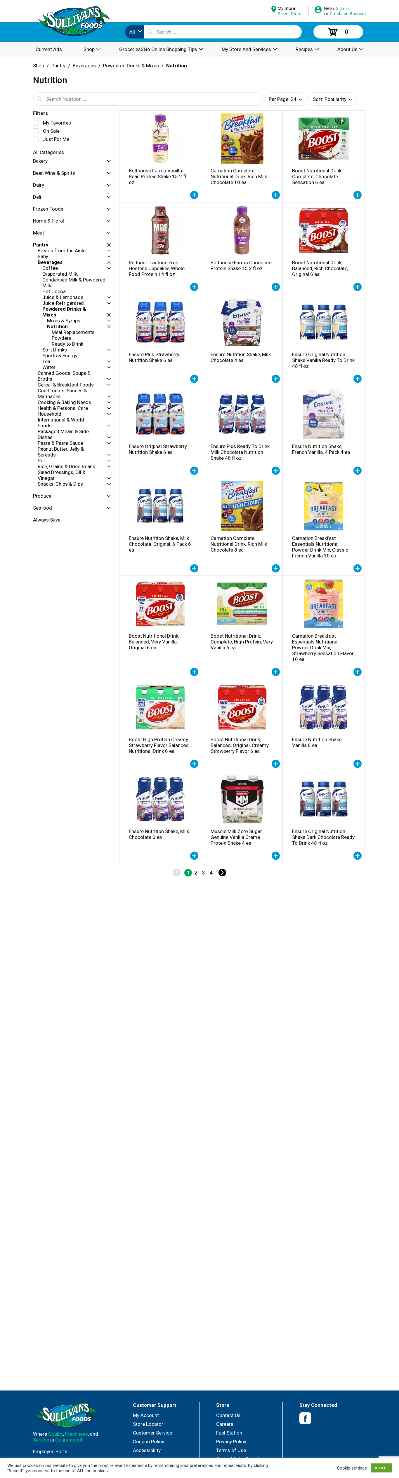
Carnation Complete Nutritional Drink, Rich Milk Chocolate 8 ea (239, 544)
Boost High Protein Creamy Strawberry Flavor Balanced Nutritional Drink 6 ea (159, 745)
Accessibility (147, 1450)
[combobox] (134, 32)
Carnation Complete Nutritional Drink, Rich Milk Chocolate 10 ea (239, 176)
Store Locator (148, 1424)
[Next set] (222, 873)
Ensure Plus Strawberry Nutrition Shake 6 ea (154, 357)
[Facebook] (305, 1418)
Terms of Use (231, 1450)
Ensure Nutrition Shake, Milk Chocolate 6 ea (159, 834)
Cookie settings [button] (352, 1468)
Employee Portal (51, 1451)
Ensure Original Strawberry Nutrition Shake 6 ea (158, 449)
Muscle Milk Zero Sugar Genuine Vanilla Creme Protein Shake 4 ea (236, 837)
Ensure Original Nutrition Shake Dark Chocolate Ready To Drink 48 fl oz (323, 837)
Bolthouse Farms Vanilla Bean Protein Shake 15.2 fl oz (157, 176)
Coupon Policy (148, 1441)
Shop (38, 66)
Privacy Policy (231, 1441)
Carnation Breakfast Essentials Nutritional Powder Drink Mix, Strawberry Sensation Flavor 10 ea (323, 647)
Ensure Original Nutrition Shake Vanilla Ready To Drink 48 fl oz (323, 360)
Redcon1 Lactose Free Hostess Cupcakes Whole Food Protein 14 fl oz (157, 268)
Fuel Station (229, 1433)
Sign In (342, 8)
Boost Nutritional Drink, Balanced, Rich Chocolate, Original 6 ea (320, 268)
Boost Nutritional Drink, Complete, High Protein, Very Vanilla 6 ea (242, 641)
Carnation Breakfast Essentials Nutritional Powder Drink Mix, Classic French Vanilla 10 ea (320, 547)
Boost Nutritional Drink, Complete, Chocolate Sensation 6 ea (317, 176)
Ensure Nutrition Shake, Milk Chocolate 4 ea (241, 357)
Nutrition (176, 66)
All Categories (48, 152)
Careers (224, 1424)
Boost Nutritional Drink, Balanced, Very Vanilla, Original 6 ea (154, 641)
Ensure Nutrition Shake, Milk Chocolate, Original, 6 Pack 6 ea (160, 544)
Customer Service (152, 1433)
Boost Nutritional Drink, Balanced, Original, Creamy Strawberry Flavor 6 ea (240, 745)
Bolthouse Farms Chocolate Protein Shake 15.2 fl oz (241, 265)
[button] (107, 161)
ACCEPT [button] (381, 1468)
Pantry (58, 66)
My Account (146, 1415)
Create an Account (348, 13)
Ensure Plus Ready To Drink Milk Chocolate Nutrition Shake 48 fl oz (240, 452)
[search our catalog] (150, 32)
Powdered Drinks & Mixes (131, 66)
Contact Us (228, 1415)
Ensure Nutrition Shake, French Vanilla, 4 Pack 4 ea (321, 449)
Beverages (84, 66)
